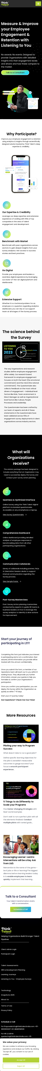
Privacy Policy (6, 1010)
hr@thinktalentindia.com (18, 1036)
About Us (5, 999)
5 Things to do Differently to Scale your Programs (18, 803)
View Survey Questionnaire (13, 514)
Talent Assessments (9, 965)
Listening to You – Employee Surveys (16, 979)
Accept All (21, 1060)
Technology (6, 990)
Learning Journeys (8, 974)
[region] (21, 1054)
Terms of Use (6, 1006)
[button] (21, 352)
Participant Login (8, 954)
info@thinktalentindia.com (24, 1026)
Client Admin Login (8, 949)
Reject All (21, 1066)
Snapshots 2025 (7, 995)
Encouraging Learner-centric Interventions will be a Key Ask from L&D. (19, 860)
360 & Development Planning (13, 970)
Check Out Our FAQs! (25, 700)
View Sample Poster (11, 581)
